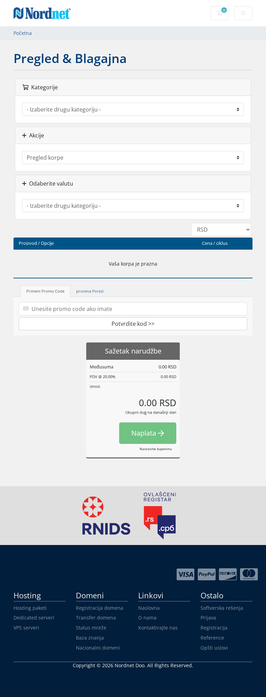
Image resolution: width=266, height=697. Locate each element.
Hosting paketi (30, 608)
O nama (147, 617)
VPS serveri (26, 627)
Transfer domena (96, 617)
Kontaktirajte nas (158, 627)
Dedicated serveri (34, 617)
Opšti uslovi (214, 647)
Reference (212, 637)
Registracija (214, 627)
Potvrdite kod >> (133, 324)
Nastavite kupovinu (156, 448)
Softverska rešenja (222, 608)
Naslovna (149, 608)
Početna (23, 33)
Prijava (208, 617)
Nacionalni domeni (98, 647)
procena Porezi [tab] (90, 291)
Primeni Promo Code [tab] (45, 291)
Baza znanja (90, 637)
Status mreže (91, 627)
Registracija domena (99, 608)
